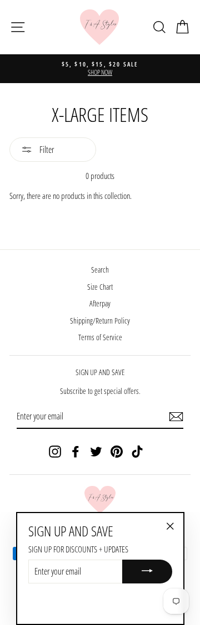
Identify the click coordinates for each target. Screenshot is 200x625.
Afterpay (100, 303)
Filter (46, 150)
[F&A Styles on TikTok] (137, 451)
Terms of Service (100, 337)
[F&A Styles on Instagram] (55, 451)
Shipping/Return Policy (100, 320)
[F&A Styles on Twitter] (96, 451)
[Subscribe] (176, 416)
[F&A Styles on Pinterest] (117, 451)
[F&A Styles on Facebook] (75, 451)
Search (100, 269)
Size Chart (100, 286)
